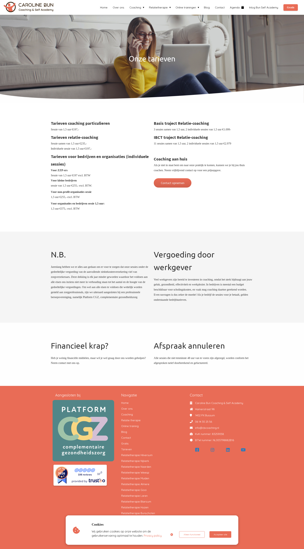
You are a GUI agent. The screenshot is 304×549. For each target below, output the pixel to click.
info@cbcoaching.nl (207, 428)
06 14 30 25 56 (203, 421)
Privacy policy (153, 535)
